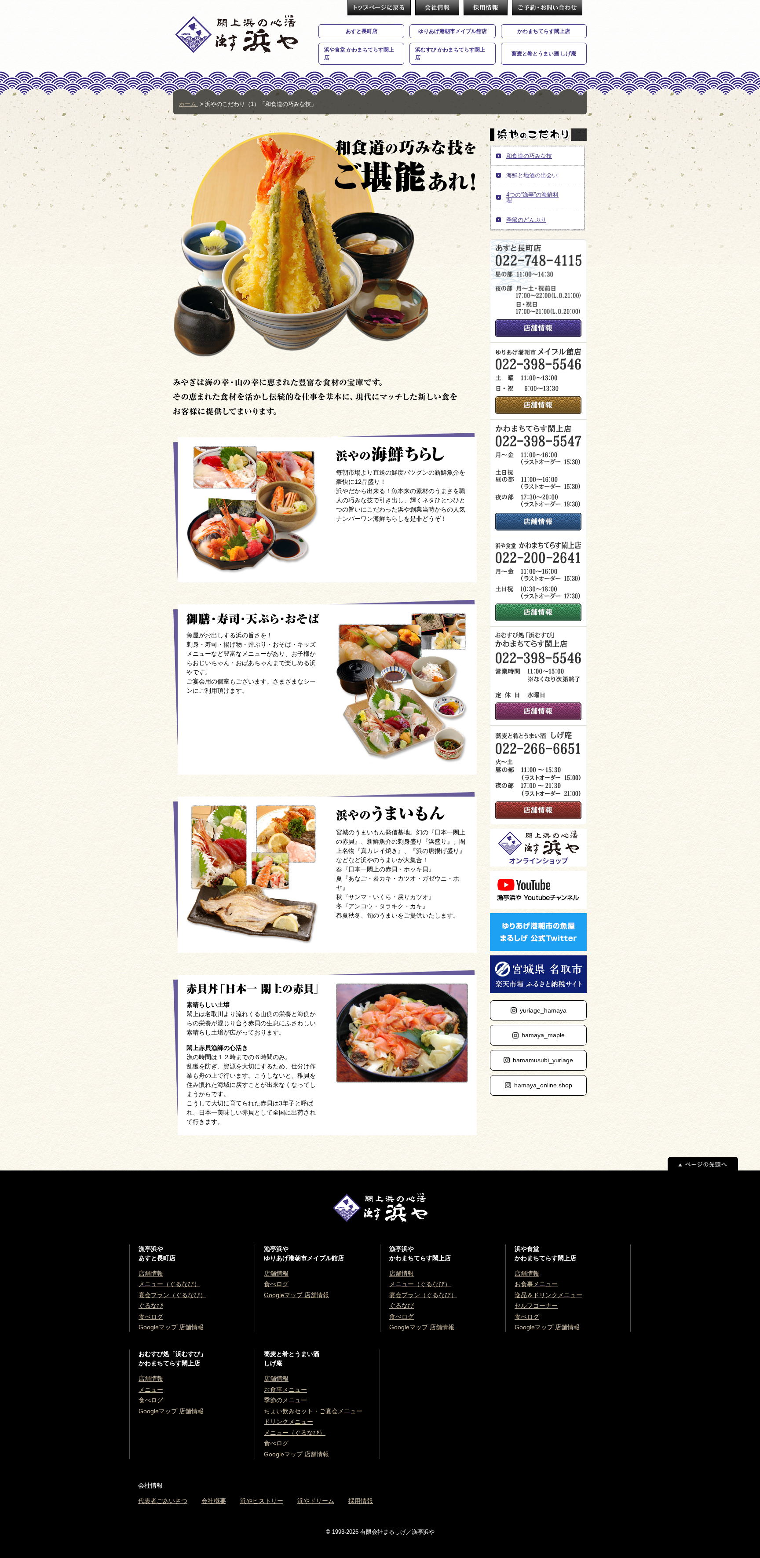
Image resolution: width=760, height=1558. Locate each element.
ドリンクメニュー (288, 1421)
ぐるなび (151, 1305)
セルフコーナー (536, 1305)
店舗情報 (538, 328)
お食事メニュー (536, 1283)
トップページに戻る (379, 7)
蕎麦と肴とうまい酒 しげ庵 (544, 54)
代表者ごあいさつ (162, 1500)
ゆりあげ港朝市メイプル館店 (452, 31)
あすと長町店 (361, 31)
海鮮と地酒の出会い (532, 175)
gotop (703, 1163)
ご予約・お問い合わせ (547, 7)
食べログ (151, 1316)
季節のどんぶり (526, 219)
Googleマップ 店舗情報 (171, 1327)
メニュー (151, 1389)
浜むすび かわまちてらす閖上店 (450, 54)
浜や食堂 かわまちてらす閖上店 (359, 54)
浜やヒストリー (261, 1500)
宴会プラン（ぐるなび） (172, 1294)
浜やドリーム (315, 1500)
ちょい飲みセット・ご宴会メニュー (313, 1411)
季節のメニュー (285, 1400)
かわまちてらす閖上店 (543, 31)
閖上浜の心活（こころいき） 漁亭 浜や (236, 34)
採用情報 (486, 7)
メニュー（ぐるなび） (169, 1283)
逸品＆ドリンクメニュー (548, 1294)
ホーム (188, 104)
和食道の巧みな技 (529, 156)
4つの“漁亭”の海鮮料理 (532, 197)
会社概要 (437, 7)
